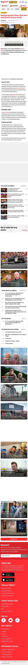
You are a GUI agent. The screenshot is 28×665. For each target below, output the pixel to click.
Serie (8, 9)
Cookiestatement (6, 654)
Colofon (3, 634)
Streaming (17, 9)
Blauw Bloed (15, 94)
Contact (3, 631)
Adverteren (4, 636)
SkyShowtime (5, 629)
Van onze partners (6, 639)
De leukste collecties (7, 596)
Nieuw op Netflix (6, 588)
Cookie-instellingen (7, 657)
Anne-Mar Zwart (20, 88)
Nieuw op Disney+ (6, 591)
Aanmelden (24, 556)
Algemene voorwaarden (8, 649)
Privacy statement (6, 652)
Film (12, 9)
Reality (3, 9)
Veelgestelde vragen (7, 604)
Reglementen (5, 606)
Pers (2, 609)
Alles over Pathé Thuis (7, 593)
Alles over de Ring (6, 611)
